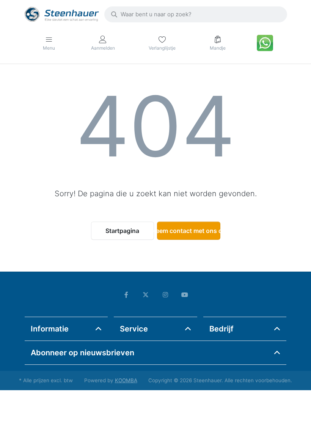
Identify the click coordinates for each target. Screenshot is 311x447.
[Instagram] (165, 294)
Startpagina (122, 230)
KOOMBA (126, 380)
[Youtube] (185, 294)
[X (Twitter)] (145, 294)
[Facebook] (126, 294)
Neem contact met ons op (188, 230)
